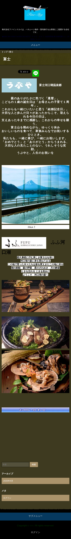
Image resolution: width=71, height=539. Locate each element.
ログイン (7, 498)
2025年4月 (8, 481)
